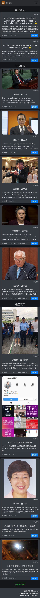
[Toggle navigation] (36, 2)
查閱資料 (34, 35)
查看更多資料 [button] (20, 584)
